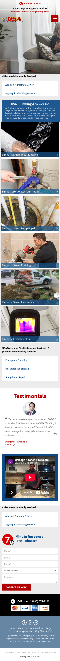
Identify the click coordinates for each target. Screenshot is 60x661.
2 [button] (30, 70)
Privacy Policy (26, 656)
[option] (30, 37)
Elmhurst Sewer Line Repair (18, 302)
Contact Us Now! (16, 587)
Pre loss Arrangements (20, 631)
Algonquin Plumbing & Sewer (20, 93)
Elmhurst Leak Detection (16, 339)
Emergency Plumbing (16, 360)
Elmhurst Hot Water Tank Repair (20, 191)
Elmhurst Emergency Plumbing (20, 154)
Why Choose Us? (43, 631)
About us (22, 628)
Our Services (36, 628)
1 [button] (28, 70)
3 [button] (32, 70)
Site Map (36, 656)
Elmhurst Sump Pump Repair (19, 228)
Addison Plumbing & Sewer (19, 84)
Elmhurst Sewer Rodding (16, 265)
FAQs (48, 628)
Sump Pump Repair (15, 377)
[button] (30, 570)
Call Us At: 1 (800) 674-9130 (33, 601)
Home (12, 628)
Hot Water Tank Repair (17, 368)
